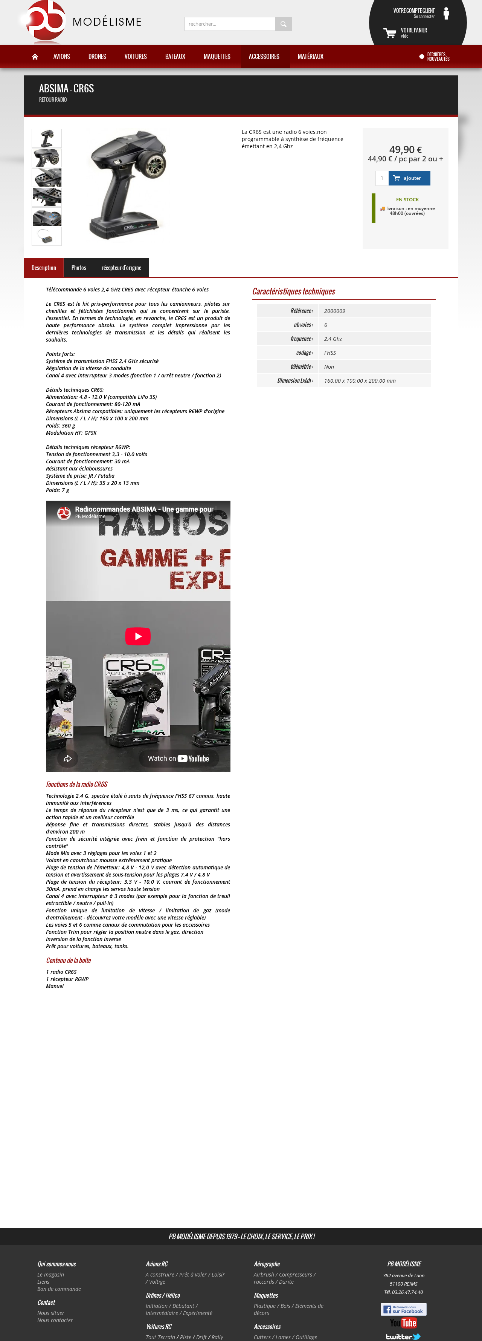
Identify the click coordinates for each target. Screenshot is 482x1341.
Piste (185, 1337)
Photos (79, 267)
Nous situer (50, 1312)
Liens (43, 1281)
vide (414, 33)
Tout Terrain (160, 1337)
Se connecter (414, 13)
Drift (201, 1337)
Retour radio (53, 99)
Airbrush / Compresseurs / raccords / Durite (285, 1278)
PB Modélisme (78, 22)
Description (44, 267)
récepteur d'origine (121, 267)
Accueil (35, 56)
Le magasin (50, 1274)
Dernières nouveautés (438, 56)
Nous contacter (55, 1320)
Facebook (404, 1309)
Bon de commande (59, 1288)
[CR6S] (47, 146)
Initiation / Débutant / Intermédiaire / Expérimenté (179, 1309)
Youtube (404, 1322)
